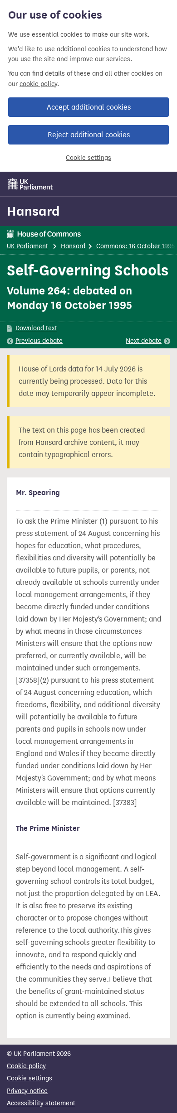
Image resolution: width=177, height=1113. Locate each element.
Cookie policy (26, 1066)
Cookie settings (88, 158)
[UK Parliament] (30, 184)
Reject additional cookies (89, 134)
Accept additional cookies (89, 107)
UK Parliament (27, 246)
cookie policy (38, 84)
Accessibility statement (41, 1103)
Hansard (33, 211)
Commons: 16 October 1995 (135, 246)
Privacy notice (27, 1091)
